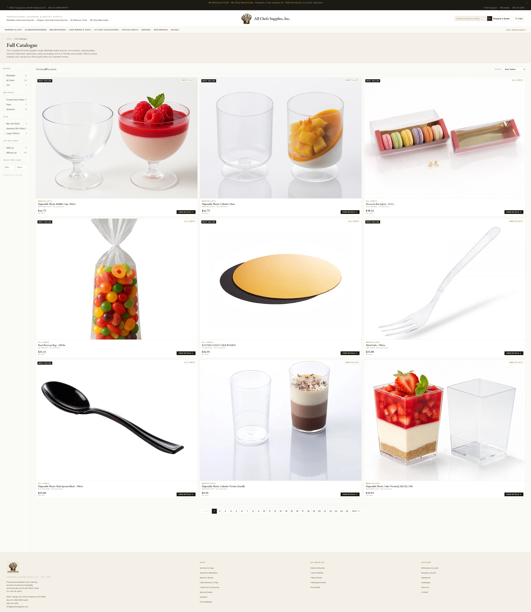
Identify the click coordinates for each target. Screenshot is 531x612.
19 (314, 511)
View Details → (186, 212)
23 (336, 511)
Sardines (146, 30)
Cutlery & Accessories (106, 30)
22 (330, 511)
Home (9, 39)
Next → (356, 511)
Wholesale (505, 7)
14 (286, 511)
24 (341, 511)
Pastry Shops (316, 578)
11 (269, 511)
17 (303, 511)
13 (281, 511)
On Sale (175, 30)
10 (264, 511)
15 (292, 511)
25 (347, 511)
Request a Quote (501, 18)
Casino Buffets (317, 573)
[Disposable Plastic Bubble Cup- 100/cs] (116, 146)
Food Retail (315, 587)
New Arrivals (161, 30)
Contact (424, 592)
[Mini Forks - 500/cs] (444, 288)
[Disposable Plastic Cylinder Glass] (280, 146)
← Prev (205, 511)
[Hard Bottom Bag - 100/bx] (116, 288)
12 (275, 511)
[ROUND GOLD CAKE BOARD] (280, 288)
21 (325, 511)
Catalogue (425, 582)
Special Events (130, 30)
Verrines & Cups (13, 30)
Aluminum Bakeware (36, 30)
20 (319, 511)
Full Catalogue (206, 602)
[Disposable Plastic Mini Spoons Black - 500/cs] (116, 429)
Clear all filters (13, 175)
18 (308, 511)
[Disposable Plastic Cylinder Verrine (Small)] (280, 429)
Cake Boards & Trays (80, 30)
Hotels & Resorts (318, 568)
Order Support (490, 7)
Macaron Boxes (58, 30)
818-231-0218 (518, 7)
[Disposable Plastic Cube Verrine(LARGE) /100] (444, 429)
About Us (425, 587)
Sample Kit (425, 578)
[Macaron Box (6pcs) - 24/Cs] (444, 146)
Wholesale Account (429, 568)
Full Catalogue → (516, 30)
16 (297, 511)
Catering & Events (318, 582)
